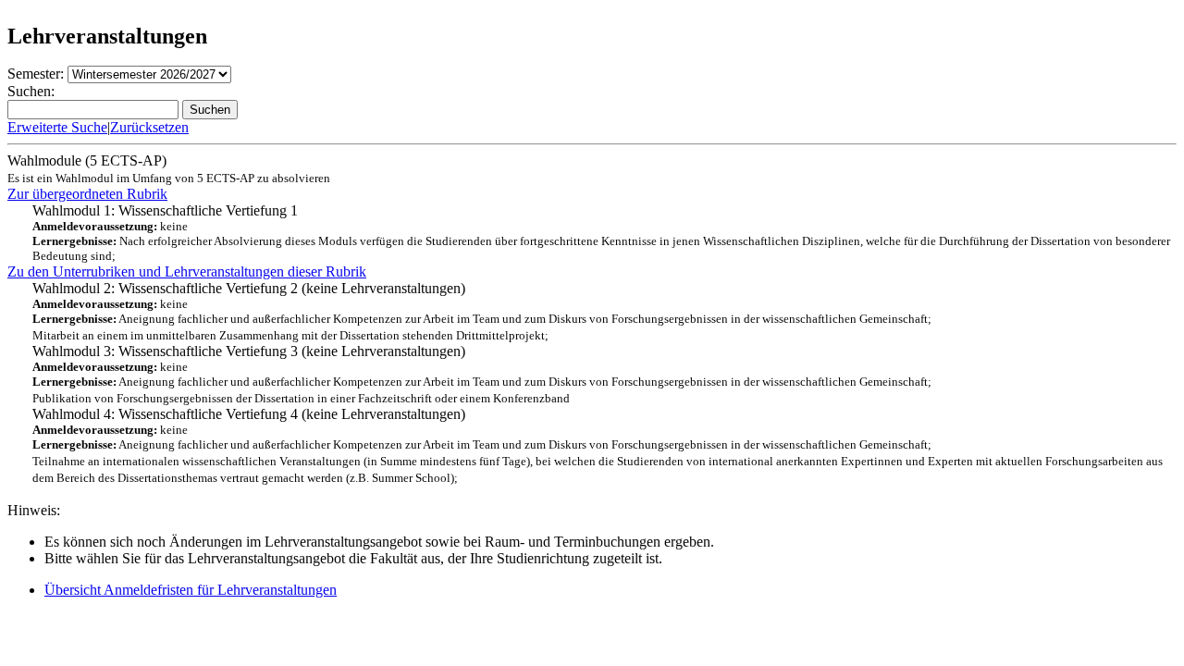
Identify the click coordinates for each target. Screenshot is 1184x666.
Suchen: (31, 91)
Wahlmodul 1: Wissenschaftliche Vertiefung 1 (601, 233)
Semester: (35, 73)
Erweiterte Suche (57, 127)
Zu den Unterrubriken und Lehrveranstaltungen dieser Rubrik (186, 271)
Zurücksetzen (149, 127)
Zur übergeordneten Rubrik (87, 194)
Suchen (210, 110)
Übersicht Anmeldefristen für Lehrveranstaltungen (190, 590)
